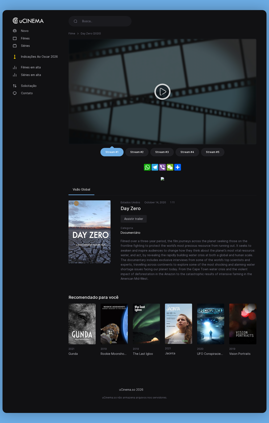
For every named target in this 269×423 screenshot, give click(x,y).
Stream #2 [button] (137, 152)
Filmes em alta (31, 67)
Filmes (25, 38)
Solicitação (29, 85)
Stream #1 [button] (112, 152)
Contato (27, 93)
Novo (25, 31)
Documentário (130, 232)
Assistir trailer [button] (133, 219)
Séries (25, 45)
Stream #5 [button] (212, 152)
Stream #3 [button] (162, 152)
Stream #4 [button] (187, 152)
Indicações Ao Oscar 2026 (39, 56)
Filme (72, 33)
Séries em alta (31, 75)
